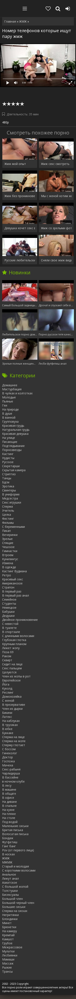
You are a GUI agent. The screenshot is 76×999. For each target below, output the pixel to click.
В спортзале (11, 632)
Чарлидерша (11, 773)
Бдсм (5, 482)
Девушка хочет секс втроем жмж (19, 228)
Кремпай (8, 935)
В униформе (11, 494)
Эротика (8, 486)
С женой (8, 700)
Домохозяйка (12, 696)
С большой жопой (15, 887)
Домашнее (9, 385)
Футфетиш (9, 842)
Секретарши (11, 466)
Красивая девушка (15, 434)
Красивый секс (12, 579)
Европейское (11, 680)
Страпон (8, 587)
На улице (8, 438)
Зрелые (7, 539)
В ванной (8, 417)
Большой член (12, 899)
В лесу (6, 785)
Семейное (9, 599)
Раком (6, 656)
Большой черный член (18, 903)
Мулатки (8, 951)
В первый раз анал (15, 595)
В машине (9, 789)
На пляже (9, 814)
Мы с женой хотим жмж (56, 196)
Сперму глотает (13, 745)
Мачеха (7, 765)
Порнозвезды (12, 450)
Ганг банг (9, 846)
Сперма (7, 506)
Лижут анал (10, 878)
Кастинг (8, 454)
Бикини (7, 713)
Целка (6, 514)
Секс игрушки (11, 502)
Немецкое (9, 607)
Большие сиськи (13, 907)
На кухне (8, 810)
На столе (8, 818)
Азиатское (9, 882)
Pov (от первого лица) (18, 850)
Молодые (9, 397)
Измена (7, 563)
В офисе (8, 798)
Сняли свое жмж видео (56, 260)
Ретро (6, 575)
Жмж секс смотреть (55, 164)
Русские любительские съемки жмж (19, 260)
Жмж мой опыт (15, 164)
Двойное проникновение (20, 620)
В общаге (9, 793)
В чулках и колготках (17, 393)
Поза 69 (8, 652)
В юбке (7, 729)
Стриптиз (9, 474)
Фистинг (8, 519)
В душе (7, 413)
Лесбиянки (9, 955)
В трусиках (10, 725)
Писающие (9, 442)
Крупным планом (14, 644)
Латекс (7, 717)
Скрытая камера (14, 470)
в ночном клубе (13, 781)
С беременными (13, 527)
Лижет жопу (11, 648)
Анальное (9, 874)
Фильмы (8, 523)
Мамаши (8, 959)
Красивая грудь (13, 426)
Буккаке (7, 733)
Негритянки (10, 915)
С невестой (10, 624)
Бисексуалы (10, 895)
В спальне (9, 806)
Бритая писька (12, 830)
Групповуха (10, 421)
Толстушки (10, 891)
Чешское (8, 547)
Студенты (9, 603)
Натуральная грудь (16, 430)
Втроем (7, 555)
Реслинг (8, 692)
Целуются (9, 672)
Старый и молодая (15, 866)
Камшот (8, 939)
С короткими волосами (18, 870)
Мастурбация (12, 389)
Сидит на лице (12, 664)
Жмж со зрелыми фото (56, 228)
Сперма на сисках (14, 911)
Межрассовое (12, 947)
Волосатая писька (15, 834)
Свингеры (9, 490)
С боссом (9, 749)
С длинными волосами (18, 636)
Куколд (7, 688)
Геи (4, 405)
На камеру (9, 931)
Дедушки (8, 616)
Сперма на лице (13, 737)
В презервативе (13, 705)
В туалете (9, 628)
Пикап (6, 531)
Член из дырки (12, 709)
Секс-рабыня (11, 769)
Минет (7, 923)
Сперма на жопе (14, 741)
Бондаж (7, 838)
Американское (12, 583)
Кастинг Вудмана (14, 571)
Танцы (6, 478)
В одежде (9, 567)
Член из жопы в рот (16, 676)
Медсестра (10, 498)
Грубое (7, 943)
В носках (8, 854)
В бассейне (10, 777)
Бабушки (8, 612)
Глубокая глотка (14, 640)
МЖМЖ (7, 862)
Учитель (8, 510)
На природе (10, 409)
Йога (5, 684)
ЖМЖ (6, 858)
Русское (8, 462)
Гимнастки (9, 551)
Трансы (7, 971)
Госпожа (8, 761)
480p (5, 122)
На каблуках (11, 721)
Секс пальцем (12, 668)
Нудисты (8, 458)
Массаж (8, 963)
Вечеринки (10, 535)
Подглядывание (13, 446)
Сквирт (7, 660)
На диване (9, 802)
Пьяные (7, 401)
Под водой (10, 822)
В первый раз (11, 591)
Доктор (7, 757)
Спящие (7, 543)
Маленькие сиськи (15, 826)
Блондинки (10, 919)
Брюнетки (9, 927)
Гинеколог (9, 753)
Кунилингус (10, 559)
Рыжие (7, 967)
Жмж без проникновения (19, 196)
